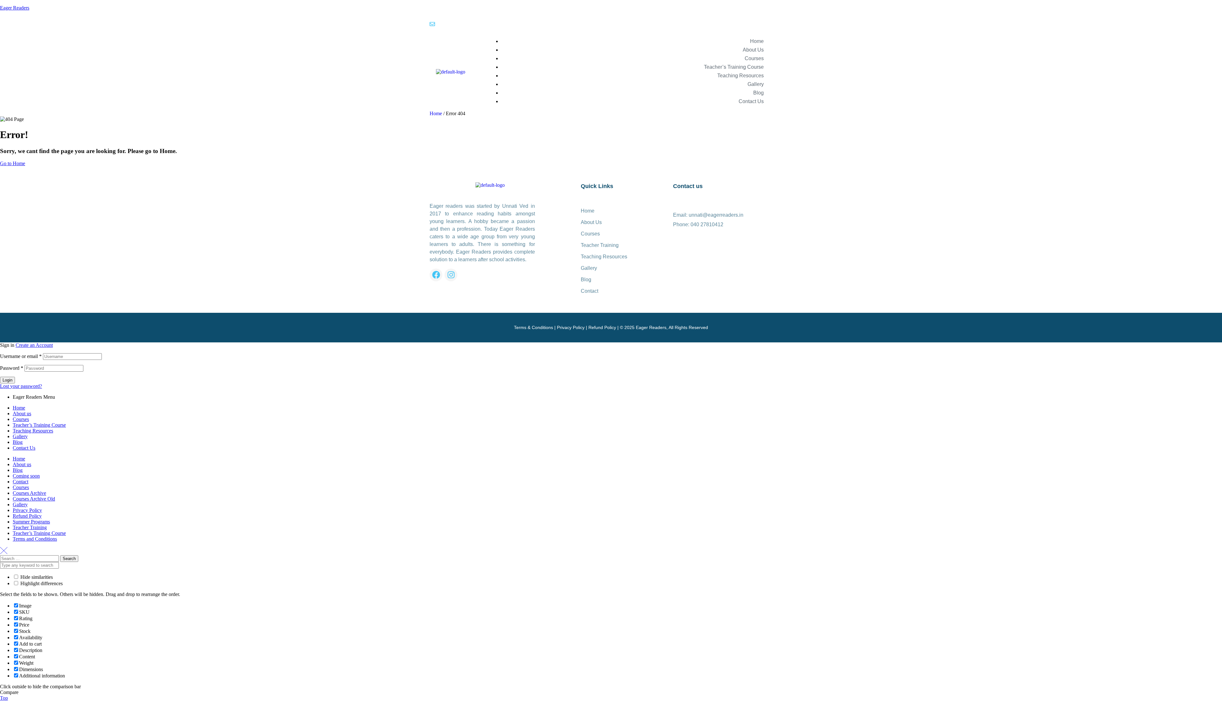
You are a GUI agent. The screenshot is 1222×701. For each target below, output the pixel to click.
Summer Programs (31, 521)
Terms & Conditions (533, 327)
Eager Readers (14, 8)
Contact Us (24, 448)
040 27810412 (707, 224)
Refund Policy (602, 327)
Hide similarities (36, 577)
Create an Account (34, 345)
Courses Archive (29, 493)
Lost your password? (21, 386)
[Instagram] (451, 275)
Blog (18, 442)
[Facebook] (436, 275)
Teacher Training (30, 527)
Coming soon (26, 476)
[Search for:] (30, 558)
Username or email (21, 356)
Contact (20, 481)
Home (436, 113)
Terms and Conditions (35, 539)
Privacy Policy (571, 327)
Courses (21, 419)
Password (11, 368)
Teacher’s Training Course (39, 425)
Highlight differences (41, 583)
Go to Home (12, 163)
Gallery (20, 436)
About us (22, 413)
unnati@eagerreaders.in (716, 215)
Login (7, 380)
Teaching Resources (33, 430)
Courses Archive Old (34, 498)
